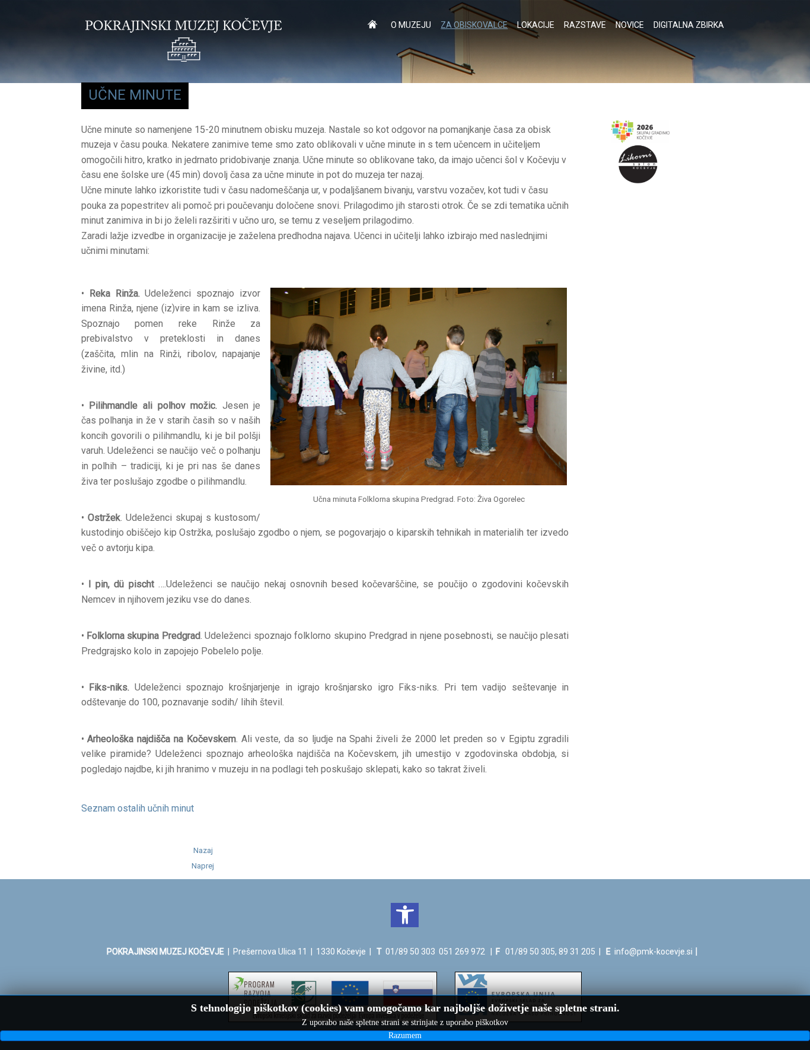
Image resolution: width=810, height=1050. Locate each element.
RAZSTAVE (585, 25)
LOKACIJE (535, 25)
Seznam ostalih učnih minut (137, 808)
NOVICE (630, 25)
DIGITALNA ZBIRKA (688, 25)
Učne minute (134, 95)
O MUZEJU (411, 25)
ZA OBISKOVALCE (474, 25)
